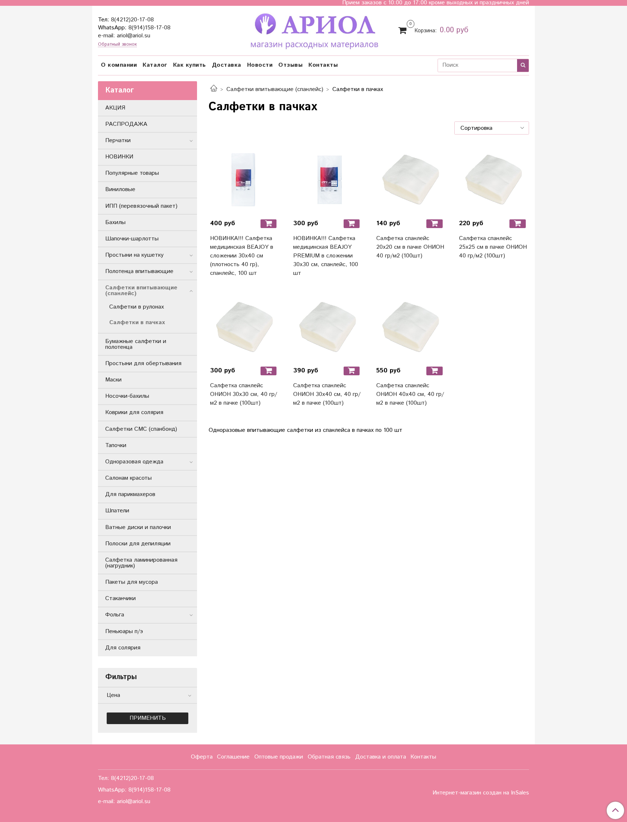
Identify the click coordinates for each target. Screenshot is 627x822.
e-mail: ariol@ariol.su (124, 36)
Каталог (155, 65)
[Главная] (213, 89)
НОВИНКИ (119, 157)
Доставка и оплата (380, 757)
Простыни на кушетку (134, 255)
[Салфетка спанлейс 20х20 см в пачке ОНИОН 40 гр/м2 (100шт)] (410, 179)
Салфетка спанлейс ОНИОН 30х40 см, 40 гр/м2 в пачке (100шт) (327, 394)
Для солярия (122, 648)
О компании (119, 65)
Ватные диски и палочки (138, 527)
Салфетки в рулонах (136, 307)
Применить (148, 718)
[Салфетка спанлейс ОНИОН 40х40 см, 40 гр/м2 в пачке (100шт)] (410, 326)
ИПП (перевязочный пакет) (141, 206)
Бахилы (115, 222)
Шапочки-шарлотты (132, 239)
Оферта (202, 757)
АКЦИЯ (115, 108)
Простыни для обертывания (143, 363)
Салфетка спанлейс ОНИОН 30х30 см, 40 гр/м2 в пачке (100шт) (243, 394)
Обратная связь (329, 757)
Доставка (226, 65)
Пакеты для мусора (131, 582)
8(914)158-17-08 (149, 28)
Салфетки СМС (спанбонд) (141, 429)
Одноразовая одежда (134, 462)
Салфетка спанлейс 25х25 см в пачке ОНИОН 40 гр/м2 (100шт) (493, 247)
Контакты (323, 65)
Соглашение (233, 757)
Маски (113, 380)
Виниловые (120, 189)
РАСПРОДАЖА (126, 124)
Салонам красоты (128, 478)
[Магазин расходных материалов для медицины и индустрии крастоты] (314, 29)
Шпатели (117, 511)
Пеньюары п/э (124, 631)
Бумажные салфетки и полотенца (135, 344)
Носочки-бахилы (127, 396)
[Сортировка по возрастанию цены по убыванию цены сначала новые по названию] (491, 128)
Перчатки (118, 140)
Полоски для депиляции (138, 544)
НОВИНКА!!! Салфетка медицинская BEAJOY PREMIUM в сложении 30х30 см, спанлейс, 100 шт (325, 255)
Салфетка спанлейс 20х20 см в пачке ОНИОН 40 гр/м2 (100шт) (410, 247)
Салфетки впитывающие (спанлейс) (274, 89)
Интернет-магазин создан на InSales (481, 793)
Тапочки (115, 445)
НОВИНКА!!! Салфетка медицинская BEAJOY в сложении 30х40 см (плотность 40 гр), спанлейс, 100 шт (241, 255)
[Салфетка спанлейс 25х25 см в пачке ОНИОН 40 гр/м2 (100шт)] (493, 179)
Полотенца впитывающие (139, 271)
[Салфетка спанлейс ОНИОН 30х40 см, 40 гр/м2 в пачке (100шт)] (327, 326)
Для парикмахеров (130, 494)
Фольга (114, 615)
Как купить (189, 65)
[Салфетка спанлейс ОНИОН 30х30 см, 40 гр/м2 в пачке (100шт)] (244, 326)
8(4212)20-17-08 (132, 20)
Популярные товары (132, 173)
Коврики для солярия (134, 412)
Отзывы (290, 65)
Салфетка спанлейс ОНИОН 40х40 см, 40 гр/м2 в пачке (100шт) (410, 394)
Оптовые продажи (278, 757)
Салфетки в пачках (137, 322)
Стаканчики (120, 598)
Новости (260, 65)
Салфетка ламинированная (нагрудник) (141, 563)
